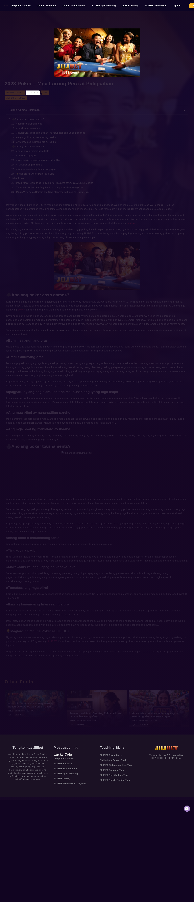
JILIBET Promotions (155, 5)
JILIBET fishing (130, 5)
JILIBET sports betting (104, 5)
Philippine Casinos (21, 5)
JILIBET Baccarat (46, 5)
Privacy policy (176, 755)
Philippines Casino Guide (113, 760)
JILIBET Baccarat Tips (112, 770)
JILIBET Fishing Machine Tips (116, 765)
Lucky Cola (63, 754)
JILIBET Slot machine (73, 5)
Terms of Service (157, 755)
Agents (177, 5)
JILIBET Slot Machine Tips (114, 775)
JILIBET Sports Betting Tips (115, 780)
